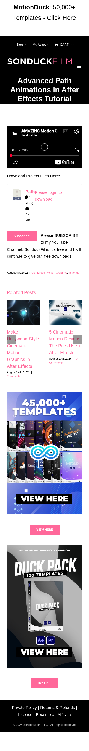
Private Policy (24, 707)
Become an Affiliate (53, 714)
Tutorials (73, 272)
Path (30, 191)
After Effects (38, 272)
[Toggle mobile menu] (79, 67)
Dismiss (44, 28)
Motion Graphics (57, 272)
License (25, 714)
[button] (11, 339)
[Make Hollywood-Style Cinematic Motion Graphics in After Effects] (23, 312)
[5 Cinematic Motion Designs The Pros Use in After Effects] (65, 312)
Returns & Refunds (57, 707)
